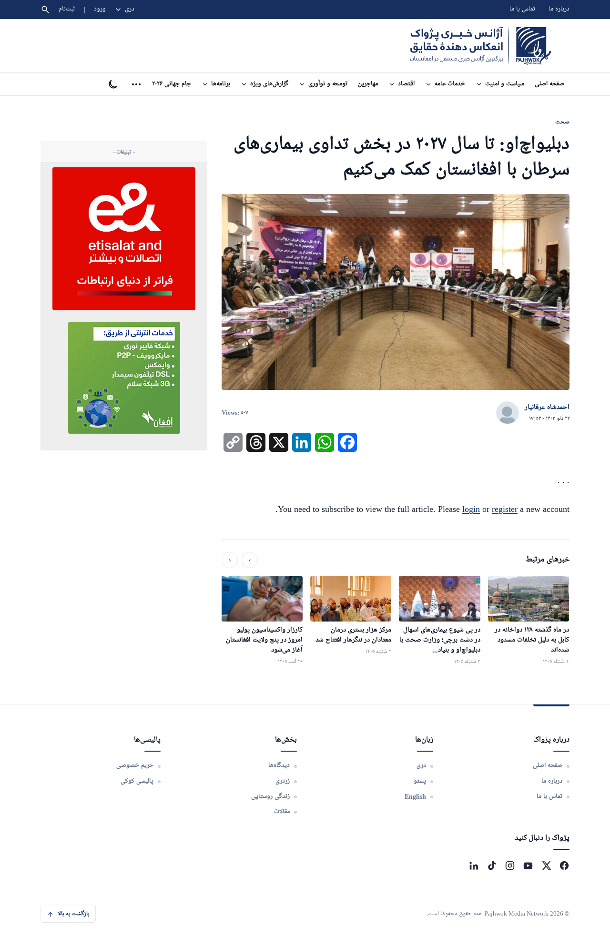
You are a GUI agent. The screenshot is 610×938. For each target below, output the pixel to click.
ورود (100, 9)
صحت (562, 121)
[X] (546, 865)
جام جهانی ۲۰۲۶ (171, 84)
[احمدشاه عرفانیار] (507, 413)
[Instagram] (510, 865)
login (471, 509)
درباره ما (559, 9)
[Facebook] (564, 865)
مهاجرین (368, 84)
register (505, 509)
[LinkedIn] (473, 865)
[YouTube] (528, 865)
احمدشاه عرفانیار (547, 407)
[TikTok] (492, 865)
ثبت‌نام (67, 9)
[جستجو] (45, 9)
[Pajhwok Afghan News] (480, 46)
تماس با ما (522, 9)
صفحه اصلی (549, 84)
